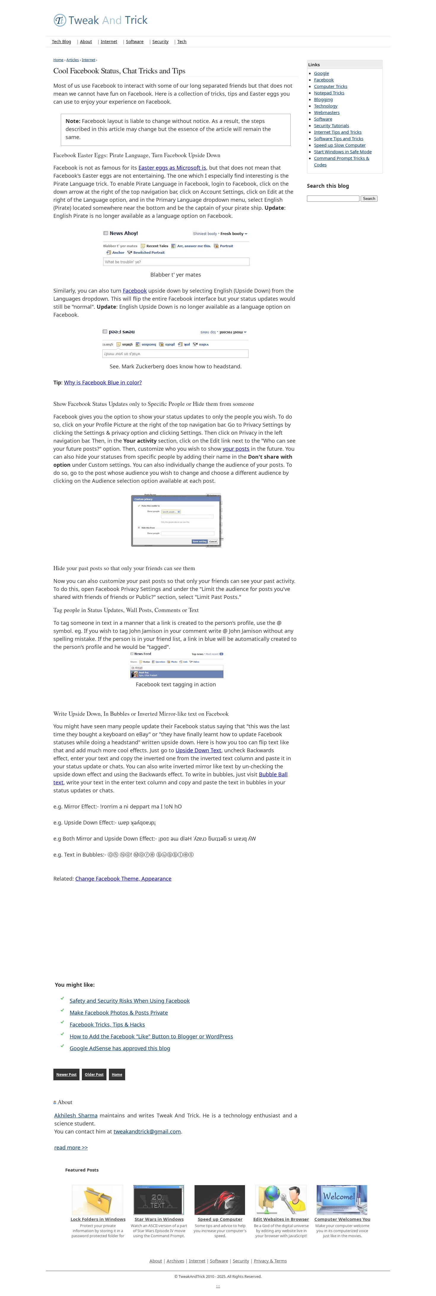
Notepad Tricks (329, 93)
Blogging (323, 99)
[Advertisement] (175, 931)
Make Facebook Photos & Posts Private (119, 1012)
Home (117, 1074)
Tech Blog (61, 41)
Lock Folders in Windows (98, 1219)
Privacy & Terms (270, 1261)
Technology (326, 106)
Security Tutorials (331, 125)
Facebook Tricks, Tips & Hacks (107, 1024)
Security (160, 41)
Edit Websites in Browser (281, 1219)
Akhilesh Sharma (76, 1115)
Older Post (94, 1074)
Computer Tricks (330, 86)
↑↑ (218, 1286)
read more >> (71, 1147)
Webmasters (327, 112)
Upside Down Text (198, 750)
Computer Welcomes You (342, 1219)
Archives (175, 1261)
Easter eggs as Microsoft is (172, 167)
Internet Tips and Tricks (338, 132)
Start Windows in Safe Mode (343, 151)
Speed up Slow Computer (340, 145)
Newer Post (66, 1074)
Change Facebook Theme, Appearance (123, 878)
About (86, 41)
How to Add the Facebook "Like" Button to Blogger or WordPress (151, 1036)
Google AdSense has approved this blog (120, 1048)
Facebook (135, 290)
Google (321, 73)
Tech (182, 41)
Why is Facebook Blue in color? (103, 382)
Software (135, 41)
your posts (236, 448)
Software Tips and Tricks (338, 138)
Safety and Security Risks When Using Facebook (130, 1000)
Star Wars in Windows (159, 1219)
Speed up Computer (220, 1219)
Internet (109, 41)
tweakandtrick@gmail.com (147, 1131)
